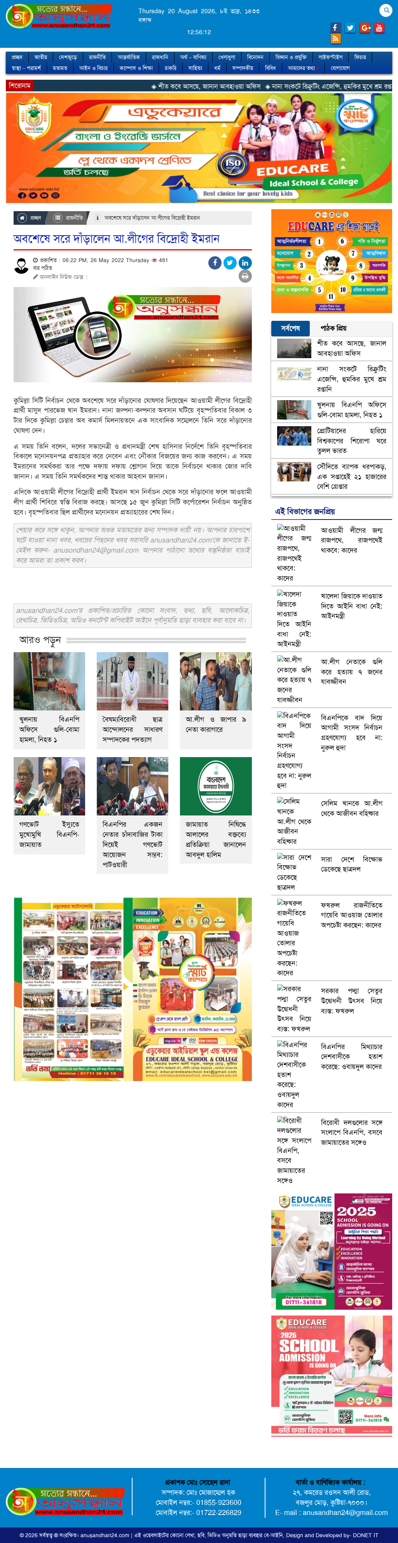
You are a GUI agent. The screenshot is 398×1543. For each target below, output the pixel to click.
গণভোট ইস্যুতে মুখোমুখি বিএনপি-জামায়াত (49, 834)
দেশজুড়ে (68, 57)
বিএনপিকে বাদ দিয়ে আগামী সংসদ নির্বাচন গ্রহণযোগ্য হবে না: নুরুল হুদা (351, 732)
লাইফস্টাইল (330, 57)
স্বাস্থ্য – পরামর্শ (26, 68)
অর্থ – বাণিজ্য (193, 57)
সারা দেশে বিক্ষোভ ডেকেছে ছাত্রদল (351, 864)
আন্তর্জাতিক (129, 57)
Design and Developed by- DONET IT (332, 1535)
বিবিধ (270, 68)
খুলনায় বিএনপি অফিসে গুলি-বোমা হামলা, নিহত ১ (49, 729)
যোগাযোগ (340, 68)
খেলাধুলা (226, 57)
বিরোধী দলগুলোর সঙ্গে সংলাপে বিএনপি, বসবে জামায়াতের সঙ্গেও (351, 1132)
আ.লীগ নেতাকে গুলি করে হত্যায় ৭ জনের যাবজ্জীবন (351, 671)
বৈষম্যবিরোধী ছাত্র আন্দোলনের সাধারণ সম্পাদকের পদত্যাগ (132, 729)
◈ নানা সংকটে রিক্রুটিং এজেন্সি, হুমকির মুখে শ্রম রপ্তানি (280, 86)
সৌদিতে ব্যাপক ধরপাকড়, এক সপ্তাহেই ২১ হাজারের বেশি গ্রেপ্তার (351, 476)
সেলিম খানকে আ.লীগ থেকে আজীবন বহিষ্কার (351, 808)
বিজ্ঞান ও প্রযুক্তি (291, 57)
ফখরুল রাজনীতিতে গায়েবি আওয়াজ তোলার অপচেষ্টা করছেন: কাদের (351, 915)
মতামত (60, 68)
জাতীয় (41, 57)
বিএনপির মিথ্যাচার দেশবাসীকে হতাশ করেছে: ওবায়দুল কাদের (351, 1056)
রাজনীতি (97, 57)
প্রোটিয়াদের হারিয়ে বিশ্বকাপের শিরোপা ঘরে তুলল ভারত (351, 440)
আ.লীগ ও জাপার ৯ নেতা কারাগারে (216, 724)
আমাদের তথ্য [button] (301, 68)
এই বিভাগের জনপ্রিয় (305, 511)
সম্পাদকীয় (242, 68)
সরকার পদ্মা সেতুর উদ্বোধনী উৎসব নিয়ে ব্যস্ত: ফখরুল (351, 1000)
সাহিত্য (195, 68)
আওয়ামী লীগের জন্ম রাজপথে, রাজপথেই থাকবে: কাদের (351, 540)
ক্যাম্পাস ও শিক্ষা (136, 68)
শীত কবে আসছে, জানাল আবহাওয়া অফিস (351, 348)
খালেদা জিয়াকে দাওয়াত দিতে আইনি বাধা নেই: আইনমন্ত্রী (351, 606)
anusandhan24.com (105, 1535)
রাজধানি (160, 57)
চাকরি (170, 68)
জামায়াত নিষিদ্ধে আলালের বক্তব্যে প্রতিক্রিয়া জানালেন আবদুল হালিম (216, 839)
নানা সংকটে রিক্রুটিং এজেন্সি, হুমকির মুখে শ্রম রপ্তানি (351, 379)
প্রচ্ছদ (17, 57)
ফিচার (360, 57)
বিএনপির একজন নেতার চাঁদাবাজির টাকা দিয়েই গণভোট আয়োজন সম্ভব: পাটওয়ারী (132, 844)
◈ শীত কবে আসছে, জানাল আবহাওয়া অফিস (154, 86)
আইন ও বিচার (93, 68)
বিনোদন (255, 57)
